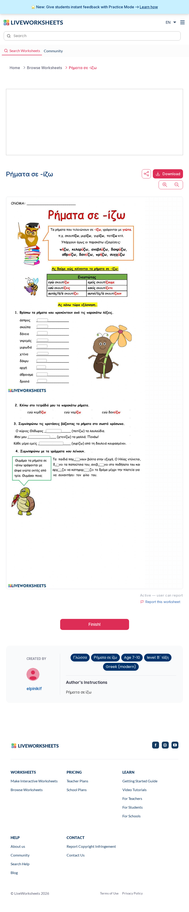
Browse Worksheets (27, 789)
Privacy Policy (132, 893)
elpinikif (34, 688)
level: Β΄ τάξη (158, 657)
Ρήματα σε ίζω (105, 657)
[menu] (182, 22)
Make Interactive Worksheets (34, 781)
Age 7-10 (132, 657)
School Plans (77, 789)
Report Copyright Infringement (91, 846)
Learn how (149, 7)
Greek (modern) (121, 666)
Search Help (20, 864)
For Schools (131, 816)
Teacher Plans (77, 781)
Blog (14, 872)
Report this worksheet (162, 602)
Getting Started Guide (139, 781)
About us (18, 846)
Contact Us (76, 855)
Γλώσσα (80, 657)
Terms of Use (109, 893)
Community (20, 855)
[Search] (9, 35)
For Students (132, 807)
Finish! (95, 624)
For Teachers (132, 798)
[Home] (33, 22)
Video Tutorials (134, 789)
